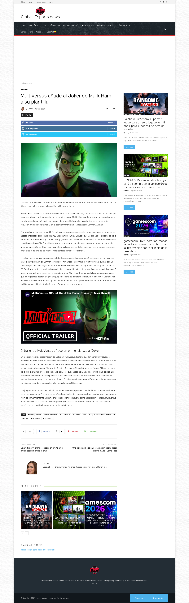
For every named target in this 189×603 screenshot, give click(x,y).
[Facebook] (160, 2)
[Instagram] (163, 2)
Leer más (129, 147)
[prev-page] (22, 533)
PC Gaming (76, 415)
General (29, 83)
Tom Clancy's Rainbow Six (36, 514)
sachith (126, 255)
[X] (166, 2)
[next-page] (27, 533)
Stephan (126, 191)
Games (38, 415)
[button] (165, 28)
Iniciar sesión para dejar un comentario (38, 550)
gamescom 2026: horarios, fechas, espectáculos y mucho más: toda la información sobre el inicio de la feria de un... (146, 246)
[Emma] (23, 109)
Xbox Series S (35, 418)
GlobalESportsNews (50, 415)
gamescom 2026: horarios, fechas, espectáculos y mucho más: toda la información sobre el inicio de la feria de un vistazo (101, 520)
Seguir (112, 128)
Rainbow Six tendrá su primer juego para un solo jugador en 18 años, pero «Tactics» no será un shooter (36, 522)
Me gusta (111, 123)
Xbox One (25, 418)
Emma (30, 109)
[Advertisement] (94, 57)
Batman (30, 415)
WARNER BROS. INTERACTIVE (104, 415)
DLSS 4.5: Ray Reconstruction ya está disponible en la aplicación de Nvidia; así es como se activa (69, 522)
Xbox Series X (48, 418)
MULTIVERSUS (65, 415)
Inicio (23, 83)
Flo (124, 133)
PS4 (84, 415)
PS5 (90, 415)
